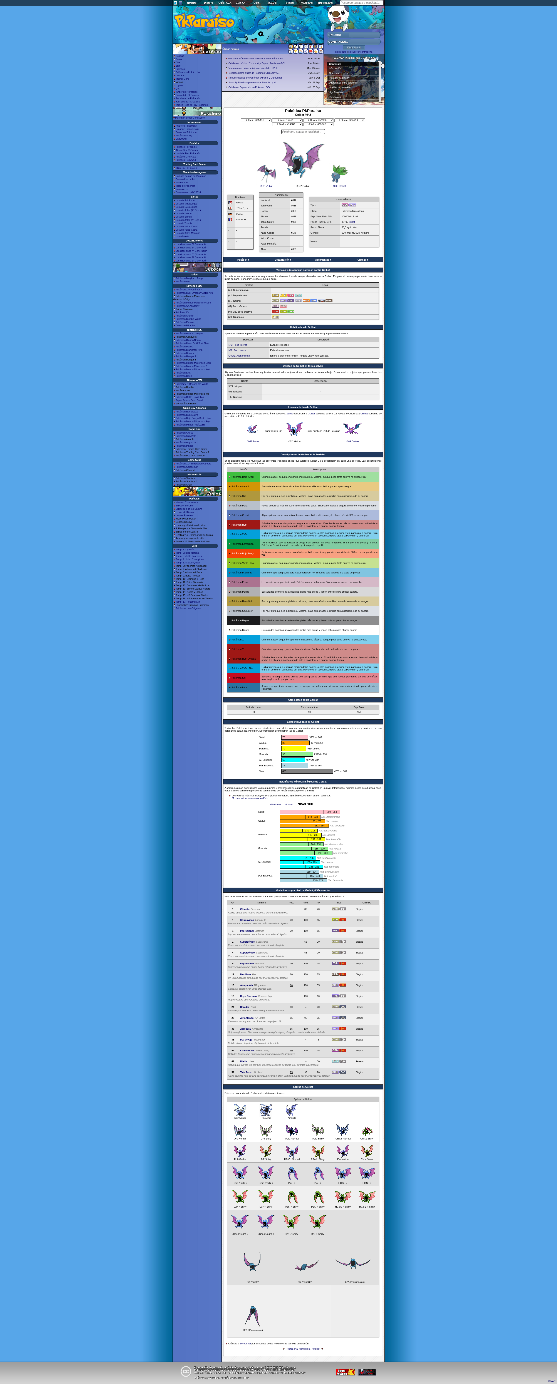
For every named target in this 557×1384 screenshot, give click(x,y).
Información (335, 68)
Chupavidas (247, 920)
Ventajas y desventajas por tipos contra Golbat (303, 270)
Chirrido (245, 909)
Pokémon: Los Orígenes (188, 608)
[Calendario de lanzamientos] (305, 47)
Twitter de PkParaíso (187, 91)
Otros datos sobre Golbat (303, 700)
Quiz (256, 3)
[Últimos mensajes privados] (305, 52)
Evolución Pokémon (186, 132)
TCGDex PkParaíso (186, 168)
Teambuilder (182, 182)
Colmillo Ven (247, 1050)
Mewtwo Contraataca (187, 502)
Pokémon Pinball (184, 445)
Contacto (180, 75)
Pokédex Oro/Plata (186, 156)
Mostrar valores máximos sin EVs (250, 798)
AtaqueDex (307, 3)
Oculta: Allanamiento (239, 355)
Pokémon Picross (185, 322)
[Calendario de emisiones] (315, 47)
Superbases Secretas (340, 102)
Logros (179, 85)
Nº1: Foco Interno (237, 344)
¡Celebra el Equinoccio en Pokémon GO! (249, 87)
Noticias (191, 3)
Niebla (243, 1061)
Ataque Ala (246, 985)
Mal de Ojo (246, 1039)
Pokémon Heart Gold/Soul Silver (193, 343)
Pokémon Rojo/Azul (186, 442)
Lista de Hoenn (183, 213)
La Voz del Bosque (185, 512)
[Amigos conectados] (300, 52)
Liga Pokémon (336, 92)
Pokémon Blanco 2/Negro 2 (190, 333)
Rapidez (245, 1007)
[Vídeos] (290, 52)
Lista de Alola (182, 236)
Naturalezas (182, 189)
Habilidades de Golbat (303, 327)
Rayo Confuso (248, 996)
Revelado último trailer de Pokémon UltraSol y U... (254, 73)
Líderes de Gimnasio (340, 87)
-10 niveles (276, 804)
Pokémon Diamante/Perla (189, 350)
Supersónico (247, 941)
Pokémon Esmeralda (187, 411)
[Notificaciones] (295, 52)
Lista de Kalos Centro (187, 226)
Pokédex (289, 3)
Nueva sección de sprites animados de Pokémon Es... (256, 58)
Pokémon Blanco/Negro (188, 340)
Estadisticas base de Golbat (303, 721)
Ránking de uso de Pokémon (191, 176)
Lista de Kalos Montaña (188, 233)
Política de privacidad (206, 1378)
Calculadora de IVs (186, 179)
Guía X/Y (241, 3)
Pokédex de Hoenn (339, 78)
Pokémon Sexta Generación (190, 117)
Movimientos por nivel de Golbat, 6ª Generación (303, 890)
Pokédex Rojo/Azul (186, 160)
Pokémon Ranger (185, 353)
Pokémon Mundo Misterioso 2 (191, 366)
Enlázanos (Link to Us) (188, 72)
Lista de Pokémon (185, 200)
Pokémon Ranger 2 (186, 356)
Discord (208, 3)
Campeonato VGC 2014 (188, 192)
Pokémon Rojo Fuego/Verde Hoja (193, 418)
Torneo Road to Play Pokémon (192, 105)
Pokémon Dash (184, 376)
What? (552, 1381)
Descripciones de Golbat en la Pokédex (303, 454)
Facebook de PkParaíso (188, 98)
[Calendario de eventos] (310, 47)
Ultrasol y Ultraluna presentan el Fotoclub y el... (252, 82)
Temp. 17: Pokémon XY (188, 601)
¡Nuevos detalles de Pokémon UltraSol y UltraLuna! (255, 77)
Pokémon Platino (184, 346)
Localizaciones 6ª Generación (191, 244)
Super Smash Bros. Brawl (189, 400)
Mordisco (245, 974)
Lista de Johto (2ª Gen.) (188, 210)
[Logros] (315, 52)
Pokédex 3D (182, 312)
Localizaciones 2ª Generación (191, 257)
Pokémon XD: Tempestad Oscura (193, 463)
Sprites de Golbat (303, 1087)
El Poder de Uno (184, 505)
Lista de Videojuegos (186, 203)
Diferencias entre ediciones (343, 82)
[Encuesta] (320, 52)
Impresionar (247, 931)
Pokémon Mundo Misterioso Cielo (193, 363)
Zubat (352, 222)
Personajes (335, 97)
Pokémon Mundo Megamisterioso (193, 302)
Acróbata (245, 1028)
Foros (179, 59)
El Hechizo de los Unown (189, 509)
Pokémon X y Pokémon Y (189, 289)
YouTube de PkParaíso (188, 101)
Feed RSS (243, 1378)
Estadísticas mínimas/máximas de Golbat (303, 781)
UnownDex (181, 138)
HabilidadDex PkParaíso (188, 153)
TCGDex (272, 3)
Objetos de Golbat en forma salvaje (303, 366)
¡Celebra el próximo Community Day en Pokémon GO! (256, 63)
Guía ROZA (225, 3)
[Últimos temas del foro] (300, 47)
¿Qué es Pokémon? (186, 125)
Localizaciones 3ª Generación (191, 254)
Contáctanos (228, 1378)
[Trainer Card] (310, 52)
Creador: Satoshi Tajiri (187, 129)
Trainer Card (182, 78)
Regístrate (340, 51)
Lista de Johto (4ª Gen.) (188, 220)
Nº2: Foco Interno (237, 350)
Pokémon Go (183, 281)
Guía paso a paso (338, 73)
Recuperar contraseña (360, 51)
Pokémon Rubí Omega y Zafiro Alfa (194, 293)
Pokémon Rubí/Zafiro (187, 415)
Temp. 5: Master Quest (188, 562)
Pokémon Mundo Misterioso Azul (193, 369)
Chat (178, 62)
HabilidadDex (325, 3)
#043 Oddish (339, 186)
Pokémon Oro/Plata (186, 436)
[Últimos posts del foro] (295, 48)
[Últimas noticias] (290, 47)
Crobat (364, 413)
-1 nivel (288, 804)
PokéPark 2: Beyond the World (192, 384)
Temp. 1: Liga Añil (185, 549)
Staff (178, 65)
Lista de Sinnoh (184, 216)
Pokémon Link (183, 372)
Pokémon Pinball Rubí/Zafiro (190, 424)
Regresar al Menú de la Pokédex (303, 1348)
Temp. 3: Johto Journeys (189, 556)
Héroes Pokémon (185, 515)
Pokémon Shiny (184, 135)
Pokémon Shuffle (184, 315)
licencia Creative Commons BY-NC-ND (283, 1372)
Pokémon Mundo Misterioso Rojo (193, 421)
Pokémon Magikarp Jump (189, 278)
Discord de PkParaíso (187, 95)
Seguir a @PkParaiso (185, 39)
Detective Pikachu (185, 325)
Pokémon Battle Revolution (190, 397)
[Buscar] (320, 47)
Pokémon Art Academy (188, 306)
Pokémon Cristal (184, 432)
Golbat (311, 413)
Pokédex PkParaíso (186, 147)
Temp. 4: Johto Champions (190, 559)
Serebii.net (245, 1343)
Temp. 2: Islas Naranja (187, 552)
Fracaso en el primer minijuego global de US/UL (253, 68)
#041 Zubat (266, 186)
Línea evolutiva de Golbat (303, 407)
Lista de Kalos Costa (186, 229)
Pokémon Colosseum (187, 467)
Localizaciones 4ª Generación (191, 251)
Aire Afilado (247, 1018)
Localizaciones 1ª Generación (191, 260)
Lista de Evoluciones (186, 207)
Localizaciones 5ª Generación (191, 247)
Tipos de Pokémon (185, 185)
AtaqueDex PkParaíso (187, 150)
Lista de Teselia (184, 223)
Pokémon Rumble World (188, 319)
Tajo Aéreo (246, 1072)
